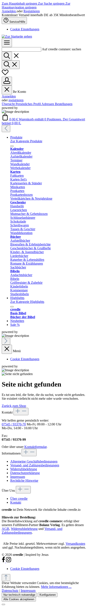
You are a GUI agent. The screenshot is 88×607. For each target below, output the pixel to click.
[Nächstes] (6, 341)
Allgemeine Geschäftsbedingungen (33, 461)
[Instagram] (8, 561)
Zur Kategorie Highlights (27, 302)
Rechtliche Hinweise (24, 480)
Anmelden (9, 11)
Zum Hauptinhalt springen (20, 3)
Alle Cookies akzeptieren (18, 599)
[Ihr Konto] (7, 81)
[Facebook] (4, 561)
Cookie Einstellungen (24, 29)
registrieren (16, 100)
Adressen (48, 104)
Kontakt (15, 502)
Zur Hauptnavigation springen (36, 5)
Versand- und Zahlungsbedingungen (34, 465)
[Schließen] (3, 604)
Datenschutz (10, 590)
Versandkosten (75, 543)
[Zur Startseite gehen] (17, 36)
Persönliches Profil (28, 104)
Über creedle (19, 498)
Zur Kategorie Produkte (26, 141)
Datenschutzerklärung (25, 473)
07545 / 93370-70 (14, 424)
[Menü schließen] (7, 90)
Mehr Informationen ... (56, 587)
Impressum (17, 477)
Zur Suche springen (51, 3)
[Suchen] (7, 56)
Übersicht (9, 104)
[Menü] (7, 42)
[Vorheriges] (6, 128)
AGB (5, 529)
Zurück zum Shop (14, 406)
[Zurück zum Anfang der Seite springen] (6, 577)
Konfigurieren (48, 594)
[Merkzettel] (5, 74)
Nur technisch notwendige (19, 594)
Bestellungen (63, 104)
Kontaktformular (35, 447)
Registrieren (31, 11)
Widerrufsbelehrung (23, 469)
